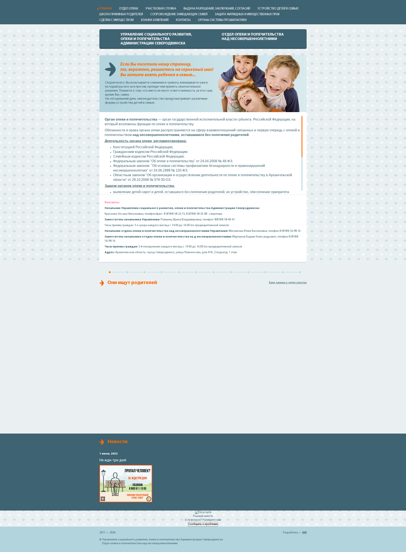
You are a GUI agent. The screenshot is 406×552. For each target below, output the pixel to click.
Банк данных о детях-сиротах (288, 282)
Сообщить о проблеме (203, 524)
